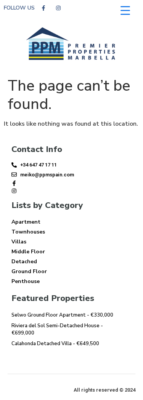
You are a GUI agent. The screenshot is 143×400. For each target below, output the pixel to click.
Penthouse (25, 281)
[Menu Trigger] (125, 10)
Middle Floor (28, 251)
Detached (24, 261)
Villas (18, 241)
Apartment (25, 222)
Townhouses (28, 231)
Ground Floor (29, 271)
